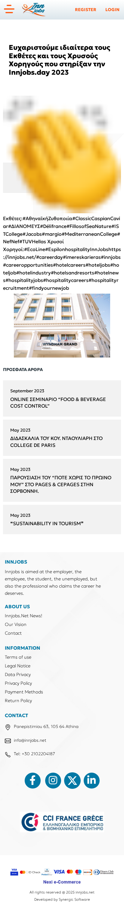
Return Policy (18, 700)
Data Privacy (18, 674)
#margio (52, 234)
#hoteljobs (97, 265)
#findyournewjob (49, 288)
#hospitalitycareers (65, 280)
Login (112, 9)
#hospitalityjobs (24, 280)
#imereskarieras (82, 257)
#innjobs (111, 257)
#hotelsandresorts (72, 273)
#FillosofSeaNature (89, 226)
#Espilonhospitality (67, 249)
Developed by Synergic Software (62, 899)
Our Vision (15, 624)
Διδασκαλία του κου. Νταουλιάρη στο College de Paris (56, 441)
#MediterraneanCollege (89, 234)
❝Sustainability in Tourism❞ (47, 523)
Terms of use (18, 657)
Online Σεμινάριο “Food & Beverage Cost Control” (58, 402)
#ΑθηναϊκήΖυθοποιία (47, 218)
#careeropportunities (28, 265)
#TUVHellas (32, 241)
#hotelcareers (69, 265)
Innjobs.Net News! (23, 615)
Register (85, 9)
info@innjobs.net (30, 740)
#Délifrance (53, 226)
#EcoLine (34, 249)
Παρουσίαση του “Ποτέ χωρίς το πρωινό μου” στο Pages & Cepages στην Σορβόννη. (60, 484)
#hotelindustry (33, 273)
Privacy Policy (18, 683)
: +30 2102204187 (37, 753)
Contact (13, 633)
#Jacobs (32, 234)
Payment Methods (24, 692)
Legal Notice (17, 666)
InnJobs (99, 249)
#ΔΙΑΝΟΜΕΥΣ (24, 226)
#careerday (49, 257)
